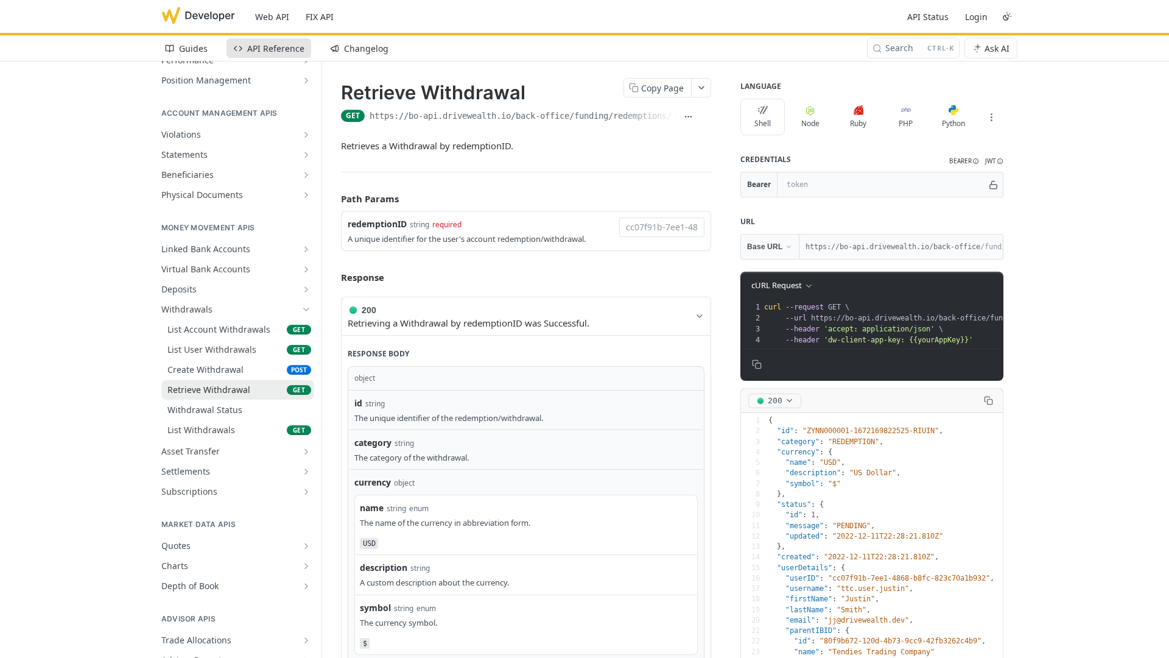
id (358, 403)
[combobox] (661, 227)
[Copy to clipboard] (705, 117)
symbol (375, 608)
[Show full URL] (688, 117)
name (372, 508)
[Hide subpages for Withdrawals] (306, 309)
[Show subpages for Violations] (306, 135)
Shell (762, 123)
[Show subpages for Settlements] (306, 471)
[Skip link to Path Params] (332, 199)
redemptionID (377, 224)
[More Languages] (991, 117)
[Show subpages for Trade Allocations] (306, 640)
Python (953, 123)
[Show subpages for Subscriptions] (306, 492)
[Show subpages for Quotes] (306, 546)
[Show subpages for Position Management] (306, 80)
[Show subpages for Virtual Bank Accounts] (306, 269)
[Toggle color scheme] (1007, 16)
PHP (906, 123)
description (383, 567)
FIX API (320, 17)
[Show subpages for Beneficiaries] (306, 175)
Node (810, 123)
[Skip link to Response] (332, 277)
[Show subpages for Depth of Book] (306, 586)
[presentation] (949, 323)
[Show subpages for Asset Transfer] (306, 451)
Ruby (858, 123)
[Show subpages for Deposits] (306, 289)
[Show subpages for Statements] (306, 155)
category (372, 442)
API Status (928, 17)
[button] (964, 161)
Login (976, 17)
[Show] (993, 184)
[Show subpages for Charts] (306, 566)
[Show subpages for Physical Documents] (306, 195)
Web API (272, 17)
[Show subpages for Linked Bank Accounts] (306, 249)
